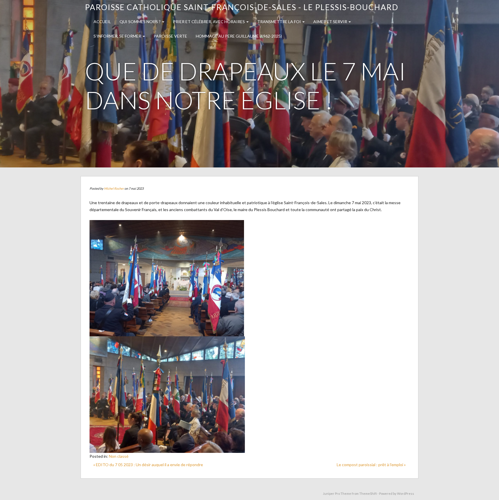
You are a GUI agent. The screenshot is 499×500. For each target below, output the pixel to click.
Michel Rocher (114, 188)
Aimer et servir (330, 21)
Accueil (102, 21)
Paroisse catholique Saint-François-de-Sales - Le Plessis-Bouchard (242, 7)
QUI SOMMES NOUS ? (140, 21)
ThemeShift (368, 493)
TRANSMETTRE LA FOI (279, 21)
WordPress (405, 493)
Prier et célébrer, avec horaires (209, 21)
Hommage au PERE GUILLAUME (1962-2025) (239, 36)
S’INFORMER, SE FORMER (118, 36)
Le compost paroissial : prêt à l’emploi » (371, 464)
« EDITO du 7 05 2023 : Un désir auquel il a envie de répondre (148, 464)
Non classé (119, 456)
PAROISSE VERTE (170, 36)
